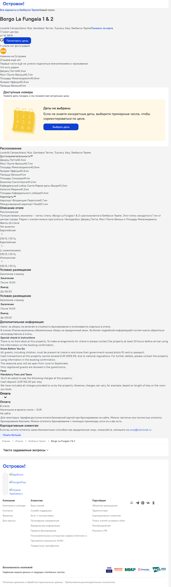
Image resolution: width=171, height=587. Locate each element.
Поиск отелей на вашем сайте (108, 520)
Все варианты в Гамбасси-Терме (19, 10)
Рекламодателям (101, 525)
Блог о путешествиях (42, 515)
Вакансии (8, 515)
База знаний (37, 505)
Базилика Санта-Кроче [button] (14, 182)
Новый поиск (47, 10)
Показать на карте (102, 28)
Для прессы (9, 520)
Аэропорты (7, 196)
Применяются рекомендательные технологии (90, 582)
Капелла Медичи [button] (10, 189)
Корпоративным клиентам (106, 515)
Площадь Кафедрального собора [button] (20, 193)
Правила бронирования (43, 530)
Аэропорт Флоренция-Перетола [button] (19, 200)
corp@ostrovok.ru (140, 429)
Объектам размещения (104, 505)
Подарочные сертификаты (45, 545)
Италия (19, 441)
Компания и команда (14, 505)
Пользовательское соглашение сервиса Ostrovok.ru (59, 535)
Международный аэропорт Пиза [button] (19, 204)
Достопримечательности (15, 156)
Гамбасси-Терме (37, 441)
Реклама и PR (99, 530)
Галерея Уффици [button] (10, 171)
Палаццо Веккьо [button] (10, 174)
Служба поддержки (41, 510)
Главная (6, 441)
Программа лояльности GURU (47, 540)
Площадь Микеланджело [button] (15, 167)
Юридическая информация (45, 525)
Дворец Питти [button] (8, 160)
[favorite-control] (2, 40)
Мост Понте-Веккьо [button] (12, 163)
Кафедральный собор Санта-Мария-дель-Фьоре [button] (29, 185)
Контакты (8, 510)
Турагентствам (100, 510)
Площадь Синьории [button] (12, 178)
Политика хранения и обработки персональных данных (33, 582)
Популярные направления (45, 520)
